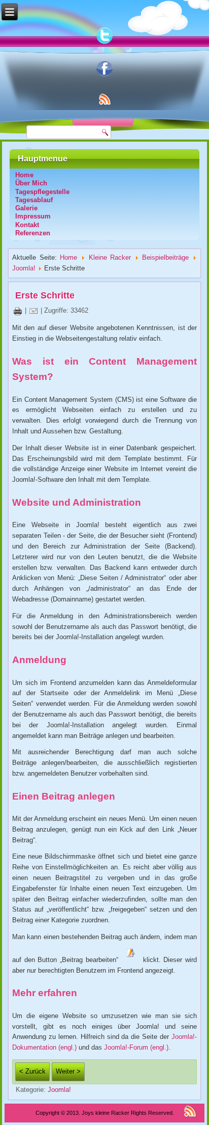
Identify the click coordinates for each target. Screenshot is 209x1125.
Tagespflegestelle (42, 192)
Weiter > (68, 1071)
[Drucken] (18, 310)
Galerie (26, 208)
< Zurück (32, 1071)
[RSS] (190, 1111)
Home (24, 175)
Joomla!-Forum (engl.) (136, 1047)
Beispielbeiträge (165, 257)
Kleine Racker (110, 257)
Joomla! (24, 268)
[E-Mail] (33, 310)
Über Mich (31, 183)
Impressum (33, 216)
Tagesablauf (34, 200)
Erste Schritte (45, 295)
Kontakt (27, 225)
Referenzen (32, 233)
